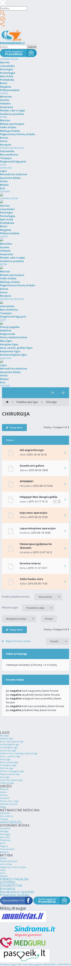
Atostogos (4, 831)
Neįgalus (4, 846)
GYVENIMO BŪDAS (9, 59)
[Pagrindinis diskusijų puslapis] (7, 402)
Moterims (4, 789)
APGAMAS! (26, 481)
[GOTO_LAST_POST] (65, 453)
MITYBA (3, 117)
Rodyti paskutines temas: (27, 597)
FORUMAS (5, 191)
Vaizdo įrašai (6, 167)
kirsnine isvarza (30, 563)
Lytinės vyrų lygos (8, 750)
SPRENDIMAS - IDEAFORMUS (57, 964)
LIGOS (3, 164)
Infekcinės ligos (7, 783)
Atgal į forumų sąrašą (18, 641)
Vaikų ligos (5, 777)
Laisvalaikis (5, 828)
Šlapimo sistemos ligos (10, 774)
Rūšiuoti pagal (23, 607)
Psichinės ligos (6, 768)
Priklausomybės (7, 849)
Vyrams (3, 792)
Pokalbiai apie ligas (27, 402)
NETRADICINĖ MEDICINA (12, 148)
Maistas (3, 858)
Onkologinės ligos (8, 765)
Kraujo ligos (5, 759)
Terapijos (4, 819)
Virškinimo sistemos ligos (11, 780)
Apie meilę (5, 837)
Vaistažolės (5, 813)
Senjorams (4, 798)
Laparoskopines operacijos (38, 528)
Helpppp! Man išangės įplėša (38, 497)
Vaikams (3, 795)
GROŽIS (4, 93)
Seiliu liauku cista (31, 579)
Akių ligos (4, 735)
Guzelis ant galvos (32, 465)
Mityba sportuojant (9, 861)
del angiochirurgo (32, 450)
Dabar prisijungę (16, 653)
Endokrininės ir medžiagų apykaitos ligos (18, 753)
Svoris (2, 873)
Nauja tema (16, 427)
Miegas (3, 807)
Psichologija (5, 834)
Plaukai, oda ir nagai (9, 801)
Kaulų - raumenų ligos (10, 756)
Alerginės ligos (6, 738)
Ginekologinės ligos (9, 747)
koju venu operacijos (33, 512)
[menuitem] (63, 392)
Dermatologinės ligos (9, 744)
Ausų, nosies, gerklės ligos (11, 741)
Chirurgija (51, 402)
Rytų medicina (6, 816)
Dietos (3, 870)
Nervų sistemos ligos (9, 762)
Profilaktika (5, 840)
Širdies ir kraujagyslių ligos (12, 771)
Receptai (4, 876)
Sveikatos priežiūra (8, 804)
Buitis (2, 843)
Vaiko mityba (6, 864)
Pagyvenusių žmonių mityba (13, 867)
